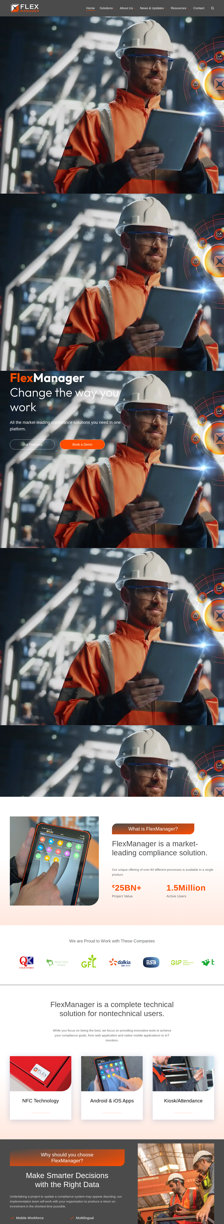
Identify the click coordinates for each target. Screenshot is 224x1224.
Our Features (32, 444)
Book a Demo (82, 444)
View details (40, 1110)
